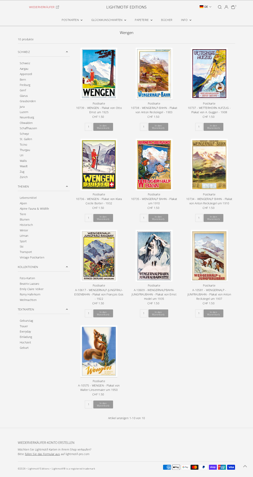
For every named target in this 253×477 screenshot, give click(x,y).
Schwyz (24, 134)
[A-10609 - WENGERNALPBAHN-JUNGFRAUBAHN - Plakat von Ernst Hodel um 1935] (154, 256)
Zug (22, 171)
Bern (23, 79)
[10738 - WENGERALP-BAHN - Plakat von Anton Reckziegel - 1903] (154, 74)
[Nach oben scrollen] (245, 466)
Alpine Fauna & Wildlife (34, 208)
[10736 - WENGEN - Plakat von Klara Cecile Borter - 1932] (99, 165)
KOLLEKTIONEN (28, 267)
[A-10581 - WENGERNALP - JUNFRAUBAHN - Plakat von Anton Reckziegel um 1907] (209, 256)
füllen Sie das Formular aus (42, 454)
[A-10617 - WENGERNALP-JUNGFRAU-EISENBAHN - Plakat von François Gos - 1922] (99, 256)
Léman (24, 236)
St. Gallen (26, 139)
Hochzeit (25, 342)
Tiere (23, 214)
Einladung (26, 337)
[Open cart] (233, 7)
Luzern (24, 112)
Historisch (26, 225)
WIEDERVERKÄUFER (41, 7)
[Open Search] (220, 7)
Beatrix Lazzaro (29, 284)
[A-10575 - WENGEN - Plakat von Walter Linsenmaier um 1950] (99, 351)
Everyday (25, 331)
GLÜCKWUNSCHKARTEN (107, 20)
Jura (22, 106)
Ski (22, 246)
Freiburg (25, 85)
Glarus (24, 96)
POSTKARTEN (71, 20)
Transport (26, 252)
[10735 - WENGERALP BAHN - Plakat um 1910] (154, 165)
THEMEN (23, 186)
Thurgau (25, 150)
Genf (23, 90)
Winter (24, 230)
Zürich (24, 177)
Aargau (24, 69)
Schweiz (25, 63)
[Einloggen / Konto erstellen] (226, 7)
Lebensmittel (28, 198)
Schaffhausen (28, 128)
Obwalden (26, 123)
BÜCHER (166, 20)
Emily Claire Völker (32, 289)
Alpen (23, 203)
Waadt (24, 166)
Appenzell (26, 74)
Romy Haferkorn (30, 294)
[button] (205, 6)
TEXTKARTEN (26, 309)
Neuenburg (27, 117)
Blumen (25, 219)
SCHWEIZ (24, 52)
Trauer (24, 326)
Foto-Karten (27, 278)
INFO (185, 20)
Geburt (24, 348)
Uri (22, 155)
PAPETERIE (142, 20)
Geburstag (26, 320)
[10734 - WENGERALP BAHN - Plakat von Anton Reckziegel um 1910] (209, 165)
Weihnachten (28, 300)
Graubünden (28, 101)
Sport (23, 241)
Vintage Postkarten (32, 257)
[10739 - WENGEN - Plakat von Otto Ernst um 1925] (99, 74)
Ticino (23, 144)
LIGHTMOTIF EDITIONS (126, 7)
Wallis (23, 161)
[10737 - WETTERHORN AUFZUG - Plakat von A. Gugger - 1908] (209, 74)
